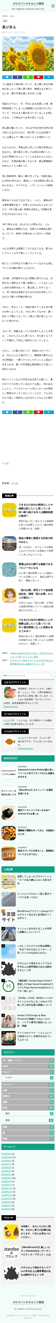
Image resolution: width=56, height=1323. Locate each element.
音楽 (27, 1138)
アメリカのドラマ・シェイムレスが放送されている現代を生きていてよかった (34, 1036)
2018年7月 (6, 1205)
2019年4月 (6, 1174)
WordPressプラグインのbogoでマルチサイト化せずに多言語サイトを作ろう (35, 914)
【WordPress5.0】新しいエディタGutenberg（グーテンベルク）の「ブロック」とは (36, 1251)
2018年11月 (6, 1192)
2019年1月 (6, 1185)
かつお (7, 720)
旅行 (28, 1113)
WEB (27, 1066)
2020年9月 (6, 1154)
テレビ (27, 1072)
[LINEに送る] (28, 77)
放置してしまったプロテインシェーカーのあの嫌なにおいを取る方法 (34, 880)
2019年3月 (6, 1178)
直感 (27, 1127)
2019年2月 (6, 1181)
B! (49, 77)
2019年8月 (6, 1161)
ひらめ (14, 483)
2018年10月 (6, 1195)
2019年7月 (6, 1164)
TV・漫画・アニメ (27, 1060)
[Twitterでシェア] (7, 77)
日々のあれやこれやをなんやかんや (28, 1309)
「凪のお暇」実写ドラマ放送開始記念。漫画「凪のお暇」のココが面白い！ (36, 594)
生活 (7, 463)
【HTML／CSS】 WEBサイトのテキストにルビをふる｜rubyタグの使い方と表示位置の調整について (35, 1001)
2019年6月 (6, 1168)
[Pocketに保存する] (38, 77)
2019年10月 (6, 1157)
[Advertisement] (28, 438)
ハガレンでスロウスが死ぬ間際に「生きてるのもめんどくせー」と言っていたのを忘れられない (34, 949)
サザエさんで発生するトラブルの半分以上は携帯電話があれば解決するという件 (34, 966)
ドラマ (28, 1077)
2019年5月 (6, 1171)
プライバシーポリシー (28, 1296)
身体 (28, 1120)
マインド (27, 1084)
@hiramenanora (25, 748)
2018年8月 (6, 1202)
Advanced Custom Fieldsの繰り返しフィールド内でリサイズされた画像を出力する (36, 773)
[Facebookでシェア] (17, 77)
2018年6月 (6, 1209)
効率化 (27, 1096)
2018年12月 (6, 1188)
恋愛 (27, 1102)
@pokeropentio (11, 706)
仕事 (27, 1090)
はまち (25, 692)
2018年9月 (6, 1199)
